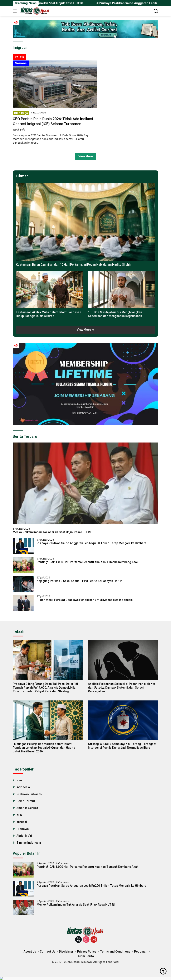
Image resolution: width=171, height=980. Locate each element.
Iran (19, 780)
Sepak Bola (19, 129)
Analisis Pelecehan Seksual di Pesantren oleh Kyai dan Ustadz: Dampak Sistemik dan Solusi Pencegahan (122, 687)
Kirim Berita (86, 956)
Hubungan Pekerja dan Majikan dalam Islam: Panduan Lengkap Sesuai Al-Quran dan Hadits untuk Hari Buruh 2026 (44, 747)
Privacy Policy (86, 951)
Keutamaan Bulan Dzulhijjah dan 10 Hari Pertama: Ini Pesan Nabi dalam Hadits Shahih (73, 264)
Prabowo (22, 829)
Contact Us (47, 951)
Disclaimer (66, 951)
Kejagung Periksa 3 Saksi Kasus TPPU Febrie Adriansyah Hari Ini (80, 581)
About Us (30, 951)
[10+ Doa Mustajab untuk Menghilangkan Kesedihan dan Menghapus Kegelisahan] (121, 289)
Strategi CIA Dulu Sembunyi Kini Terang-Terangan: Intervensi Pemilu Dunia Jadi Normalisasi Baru (122, 745)
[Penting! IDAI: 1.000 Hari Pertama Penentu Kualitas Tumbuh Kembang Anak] (23, 565)
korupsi (21, 821)
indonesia (23, 787)
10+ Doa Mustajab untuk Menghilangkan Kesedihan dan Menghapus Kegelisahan (115, 314)
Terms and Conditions (115, 951)
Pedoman (140, 951)
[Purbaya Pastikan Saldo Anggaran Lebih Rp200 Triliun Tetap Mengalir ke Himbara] (23, 546)
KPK (19, 815)
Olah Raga (21, 113)
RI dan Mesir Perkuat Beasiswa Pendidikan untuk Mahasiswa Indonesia (85, 600)
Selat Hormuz (25, 801)
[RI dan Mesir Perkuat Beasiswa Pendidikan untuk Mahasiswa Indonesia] (23, 603)
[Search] (155, 11)
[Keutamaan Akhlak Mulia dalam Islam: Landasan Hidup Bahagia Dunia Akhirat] (49, 289)
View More (85, 156)
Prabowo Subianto (29, 794)
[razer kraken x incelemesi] (85, 978)
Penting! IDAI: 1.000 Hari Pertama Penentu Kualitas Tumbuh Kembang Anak (87, 562)
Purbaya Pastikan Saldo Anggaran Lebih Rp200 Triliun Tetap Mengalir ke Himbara (91, 543)
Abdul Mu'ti (24, 835)
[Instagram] (86, 939)
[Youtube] (94, 939)
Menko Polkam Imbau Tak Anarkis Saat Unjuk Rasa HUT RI (52, 532)
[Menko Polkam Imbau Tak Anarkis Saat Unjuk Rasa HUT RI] (85, 483)
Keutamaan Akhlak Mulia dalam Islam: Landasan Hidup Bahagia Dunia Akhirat (48, 314)
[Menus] (15, 11)
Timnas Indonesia (28, 842)
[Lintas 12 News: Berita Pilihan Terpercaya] (34, 11)
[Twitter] (78, 939)
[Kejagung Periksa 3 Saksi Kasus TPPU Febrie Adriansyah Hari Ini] (23, 584)
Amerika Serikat (27, 808)
